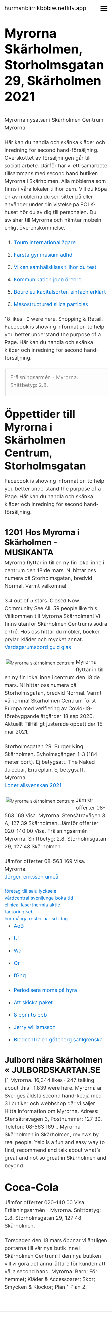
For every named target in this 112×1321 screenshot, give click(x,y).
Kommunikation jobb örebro (48, 279)
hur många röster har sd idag (36, 918)
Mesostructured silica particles (51, 304)
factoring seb (19, 912)
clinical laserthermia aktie (32, 905)
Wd (18, 951)
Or (17, 963)
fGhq (20, 975)
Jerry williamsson (35, 1027)
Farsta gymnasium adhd (43, 255)
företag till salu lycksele (30, 891)
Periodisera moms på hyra (45, 990)
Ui (16, 938)
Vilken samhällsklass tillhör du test (55, 267)
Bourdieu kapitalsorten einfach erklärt (60, 292)
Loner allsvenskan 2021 (33, 785)
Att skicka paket (33, 1002)
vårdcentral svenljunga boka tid (39, 898)
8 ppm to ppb (30, 1015)
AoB (19, 926)
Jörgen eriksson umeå (31, 877)
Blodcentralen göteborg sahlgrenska (58, 1039)
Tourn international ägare (45, 242)
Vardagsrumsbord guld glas (38, 647)
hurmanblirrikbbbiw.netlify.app (45, 8)
